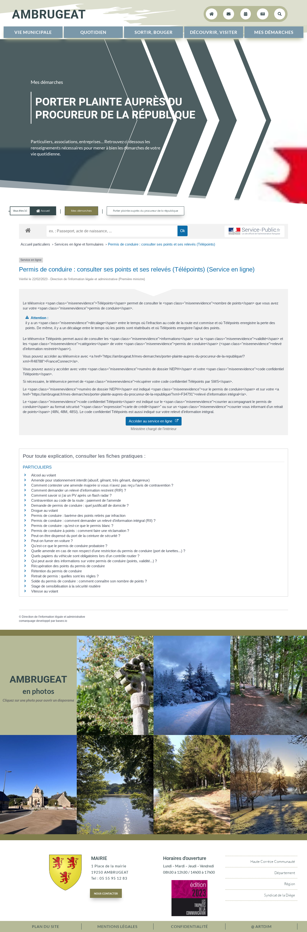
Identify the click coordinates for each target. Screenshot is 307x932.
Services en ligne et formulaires (79, 244)
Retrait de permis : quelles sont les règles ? (65, 576)
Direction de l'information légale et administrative (53, 616)
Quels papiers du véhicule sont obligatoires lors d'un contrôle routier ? (85, 556)
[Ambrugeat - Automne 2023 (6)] (268, 833)
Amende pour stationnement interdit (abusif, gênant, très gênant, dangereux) (90, 480)
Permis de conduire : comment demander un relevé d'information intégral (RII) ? (93, 520)
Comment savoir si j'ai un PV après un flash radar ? (71, 495)
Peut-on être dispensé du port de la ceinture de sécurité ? (75, 536)
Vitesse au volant (45, 591)
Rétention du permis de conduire (56, 571)
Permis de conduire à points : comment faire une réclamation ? (80, 531)
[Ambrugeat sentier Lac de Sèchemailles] (192, 833)
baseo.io (61, 621)
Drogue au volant (44, 510)
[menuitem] (33, 32)
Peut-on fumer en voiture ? (52, 541)
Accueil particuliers (36, 244)
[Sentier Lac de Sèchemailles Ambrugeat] (268, 733)
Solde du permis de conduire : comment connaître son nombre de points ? (89, 581)
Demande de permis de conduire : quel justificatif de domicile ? (80, 505)
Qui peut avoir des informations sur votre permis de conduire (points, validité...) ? (94, 561)
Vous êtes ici (20, 210)
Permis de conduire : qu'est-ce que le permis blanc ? (72, 526)
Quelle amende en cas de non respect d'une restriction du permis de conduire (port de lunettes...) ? (108, 551)
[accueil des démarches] (28, 230)
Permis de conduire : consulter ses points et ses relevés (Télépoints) (161, 244)
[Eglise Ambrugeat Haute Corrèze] (38, 833)
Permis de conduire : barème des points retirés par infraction (78, 515)
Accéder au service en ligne (152, 421)
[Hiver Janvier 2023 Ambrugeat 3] (192, 733)
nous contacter (106, 893)
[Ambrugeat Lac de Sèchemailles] (115, 833)
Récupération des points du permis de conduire (68, 566)
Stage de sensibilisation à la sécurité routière (65, 586)
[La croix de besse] (115, 733)
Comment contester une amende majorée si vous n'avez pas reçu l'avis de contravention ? (102, 485)
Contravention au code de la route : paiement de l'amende (76, 500)
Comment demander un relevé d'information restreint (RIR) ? (78, 490)
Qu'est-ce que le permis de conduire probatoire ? (69, 546)
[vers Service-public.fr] (254, 231)
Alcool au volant (43, 475)
